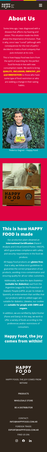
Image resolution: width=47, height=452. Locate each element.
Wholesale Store (23, 400)
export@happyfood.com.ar (23, 430)
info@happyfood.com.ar (23, 421)
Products (23, 393)
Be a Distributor (24, 407)
